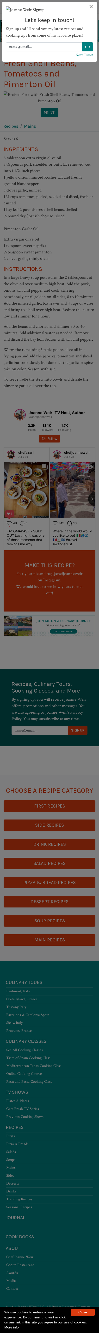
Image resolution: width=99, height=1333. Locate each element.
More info (11, 1327)
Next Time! (84, 55)
